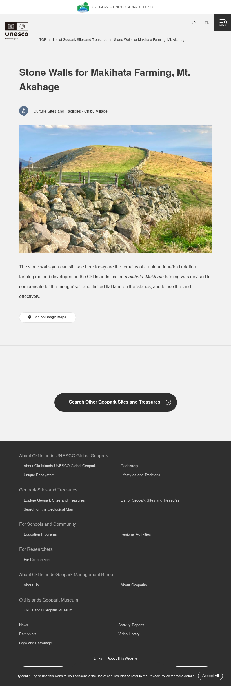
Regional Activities (136, 534)
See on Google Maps (50, 316)
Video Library (129, 633)
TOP (42, 39)
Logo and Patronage (35, 642)
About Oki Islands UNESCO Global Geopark (60, 465)
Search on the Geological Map (48, 509)
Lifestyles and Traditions (140, 474)
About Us (31, 584)
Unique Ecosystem (39, 474)
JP (194, 22)
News (23, 624)
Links (98, 658)
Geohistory (129, 465)
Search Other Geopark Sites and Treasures (114, 401)
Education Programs (40, 534)
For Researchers (37, 559)
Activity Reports (131, 624)
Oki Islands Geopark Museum (48, 609)
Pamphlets (28, 633)
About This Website (122, 658)
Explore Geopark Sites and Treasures (54, 500)
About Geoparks (134, 584)
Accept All (210, 676)
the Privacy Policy (156, 675)
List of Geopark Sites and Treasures (80, 39)
